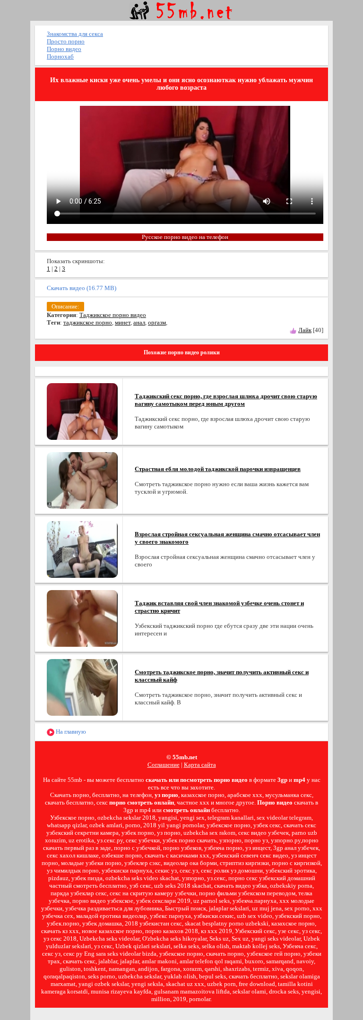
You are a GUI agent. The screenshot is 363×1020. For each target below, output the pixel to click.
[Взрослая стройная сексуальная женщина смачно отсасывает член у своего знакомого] (82, 548)
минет (122, 322)
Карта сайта (200, 764)
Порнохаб (60, 56)
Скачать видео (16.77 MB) (81, 287)
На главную (70, 731)
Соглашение (163, 764)
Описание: (65, 306)
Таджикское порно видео (112, 314)
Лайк (304, 330)
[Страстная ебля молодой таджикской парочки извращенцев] (82, 479)
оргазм (157, 322)
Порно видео (64, 48)
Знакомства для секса (75, 33)
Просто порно (66, 41)
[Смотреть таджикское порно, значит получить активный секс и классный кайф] (82, 686)
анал (139, 322)
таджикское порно (87, 322)
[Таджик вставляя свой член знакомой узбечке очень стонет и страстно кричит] (82, 617)
